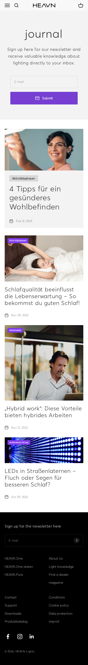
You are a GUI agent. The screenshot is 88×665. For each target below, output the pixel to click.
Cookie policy (59, 605)
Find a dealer (59, 574)
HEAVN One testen (19, 567)
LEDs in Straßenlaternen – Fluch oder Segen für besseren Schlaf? (40, 478)
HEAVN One (14, 558)
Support (11, 605)
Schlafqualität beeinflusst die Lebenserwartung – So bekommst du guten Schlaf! (42, 296)
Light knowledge (61, 567)
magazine (56, 582)
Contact (11, 597)
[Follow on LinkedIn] (32, 636)
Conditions (57, 597)
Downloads (13, 613)
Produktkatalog (16, 621)
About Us (56, 558)
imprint (54, 621)
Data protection (61, 613)
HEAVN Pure (14, 574)
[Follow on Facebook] (8, 636)
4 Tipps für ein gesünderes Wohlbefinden (35, 197)
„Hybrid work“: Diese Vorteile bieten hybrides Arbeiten (43, 412)
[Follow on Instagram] (20, 636)
